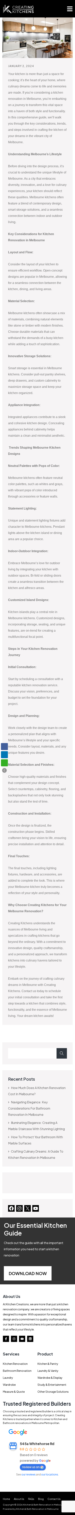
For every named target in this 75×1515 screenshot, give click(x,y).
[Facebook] (11, 1208)
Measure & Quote (14, 1391)
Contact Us (54, 1499)
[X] (27, 1208)
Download (22, 1273)
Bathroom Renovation (17, 1370)
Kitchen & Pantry (48, 1363)
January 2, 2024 (21, 66)
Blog (41, 1499)
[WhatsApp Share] (4, 762)
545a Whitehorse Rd (37, 1443)
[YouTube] (35, 1208)
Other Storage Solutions (53, 1391)
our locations (49, 1474)
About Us (19, 1499)
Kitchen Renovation (15, 1363)
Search (62, 1053)
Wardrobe (9, 1384)
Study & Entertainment (52, 1384)
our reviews (28, 1474)
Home (6, 1499)
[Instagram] (19, 1208)
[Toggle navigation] (70, 9)
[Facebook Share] (4, 746)
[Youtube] (22, 1339)
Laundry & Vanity (48, 1370)
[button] (4, 770)
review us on (31, 1467)
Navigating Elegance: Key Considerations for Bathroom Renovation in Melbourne (29, 1108)
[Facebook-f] (6, 1339)
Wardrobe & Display (50, 1377)
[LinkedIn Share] (4, 754)
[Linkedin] (30, 1339)
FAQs (31, 1499)
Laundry (8, 1377)
